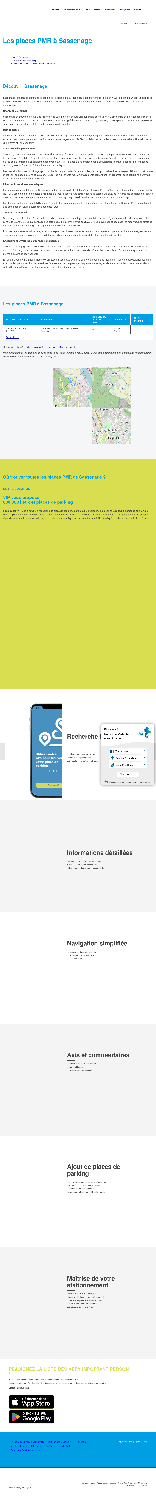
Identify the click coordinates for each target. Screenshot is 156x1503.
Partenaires (82, 1441)
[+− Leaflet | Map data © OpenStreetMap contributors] (78, 405)
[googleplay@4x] (31, 1422)
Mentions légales (19, 1446)
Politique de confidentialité (58, 1446)
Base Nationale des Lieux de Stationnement (51, 347)
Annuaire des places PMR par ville (27, 1441)
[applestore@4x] (31, 1408)
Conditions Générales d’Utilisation (27, 1450)
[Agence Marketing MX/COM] (140, 1449)
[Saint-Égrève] (2, 751)
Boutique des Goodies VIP (60, 1441)
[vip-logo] (22, 9)
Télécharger (36, 1446)
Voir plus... (12, 337)
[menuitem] (55, 9)
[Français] (145, 9)
